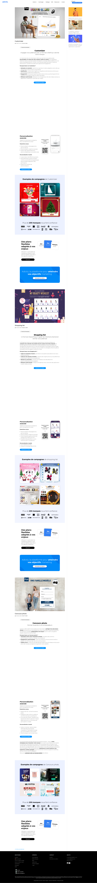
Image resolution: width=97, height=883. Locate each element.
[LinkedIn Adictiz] (67, 863)
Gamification (17, 863)
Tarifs (52, 2)
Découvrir (28, 259)
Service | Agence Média (19, 860)
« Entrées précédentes (19, 849)
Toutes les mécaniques (25, 47)
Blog (33, 860)
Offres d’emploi (35, 858)
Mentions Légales (45, 880)
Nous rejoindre (35, 857)
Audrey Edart (19, 327)
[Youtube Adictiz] (69, 863)
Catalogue (48, 2)
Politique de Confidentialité (52, 880)
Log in (74, 1)
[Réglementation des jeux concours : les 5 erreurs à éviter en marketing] (75, 12)
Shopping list (20, 325)
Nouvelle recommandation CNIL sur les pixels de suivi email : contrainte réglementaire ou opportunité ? (75, 45)
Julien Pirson (19, 43)
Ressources (56, 2)
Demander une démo (77, 2)
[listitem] (28, 254)
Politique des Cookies (60, 880)
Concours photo (21, 614)
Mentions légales (35, 863)
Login (33, 865)
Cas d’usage (40, 2)
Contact (63, 2)
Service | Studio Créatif (19, 862)
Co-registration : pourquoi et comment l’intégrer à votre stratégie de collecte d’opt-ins (74, 32)
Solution (34, 2)
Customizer (19, 41)
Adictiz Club (34, 862)
